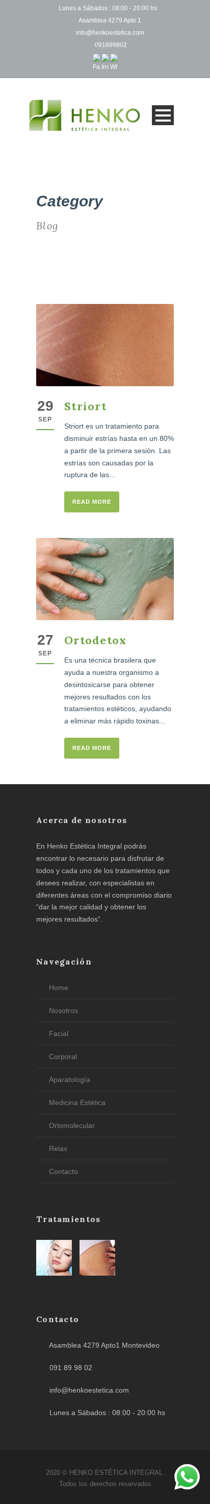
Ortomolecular (72, 1125)
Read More (91, 502)
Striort (85, 406)
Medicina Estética (77, 1102)
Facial (58, 1033)
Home (58, 987)
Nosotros (63, 1010)
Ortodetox (95, 640)
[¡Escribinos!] (187, 1479)
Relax (58, 1148)
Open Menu (163, 115)
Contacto (63, 1171)
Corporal (63, 1056)
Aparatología (69, 1079)
